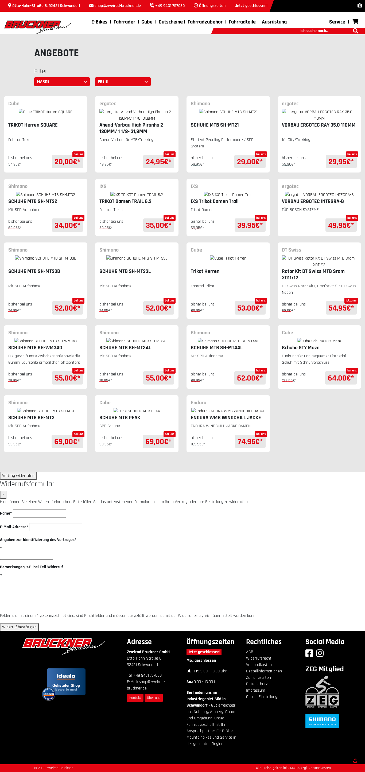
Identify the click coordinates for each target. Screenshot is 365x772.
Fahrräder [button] (124, 21)
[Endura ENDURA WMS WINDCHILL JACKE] (228, 411)
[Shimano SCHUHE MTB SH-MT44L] (228, 341)
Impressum (255, 690)
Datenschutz (256, 684)
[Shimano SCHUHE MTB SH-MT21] (228, 115)
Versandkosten (259, 665)
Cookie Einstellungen (264, 697)
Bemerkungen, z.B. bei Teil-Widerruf (31, 567)
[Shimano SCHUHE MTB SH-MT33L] (136, 261)
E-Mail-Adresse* (14, 527)
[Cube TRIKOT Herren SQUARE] (45, 115)
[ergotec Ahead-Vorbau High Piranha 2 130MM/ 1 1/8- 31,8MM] (136, 115)
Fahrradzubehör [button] (205, 21)
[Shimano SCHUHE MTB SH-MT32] (45, 195)
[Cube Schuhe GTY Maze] (319, 341)
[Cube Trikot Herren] (228, 261)
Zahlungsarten (258, 677)
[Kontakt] (360, 6)
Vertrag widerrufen (18, 476)
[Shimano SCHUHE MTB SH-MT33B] (45, 261)
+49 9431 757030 (170, 6)
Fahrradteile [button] (242, 21)
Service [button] (337, 21)
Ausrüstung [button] (274, 21)
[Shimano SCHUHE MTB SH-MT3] (45, 411)
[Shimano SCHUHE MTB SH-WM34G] (45, 341)
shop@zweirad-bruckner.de (118, 6)
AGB (249, 652)
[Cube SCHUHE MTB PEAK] (136, 411)
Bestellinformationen (264, 671)
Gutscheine (171, 21)
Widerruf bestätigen (19, 627)
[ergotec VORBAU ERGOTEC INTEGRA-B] (319, 195)
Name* (6, 513)
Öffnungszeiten (212, 6)
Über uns (153, 697)
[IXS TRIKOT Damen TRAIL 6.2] (136, 195)
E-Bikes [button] (99, 21)
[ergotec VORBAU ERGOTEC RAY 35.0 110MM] (319, 115)
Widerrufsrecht (258, 658)
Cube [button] (147, 21)
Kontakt (135, 697)
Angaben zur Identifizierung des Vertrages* (38, 540)
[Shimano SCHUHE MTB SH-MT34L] (136, 341)
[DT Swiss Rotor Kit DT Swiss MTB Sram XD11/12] (319, 261)
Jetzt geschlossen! (204, 652)
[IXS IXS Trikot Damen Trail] (228, 195)
